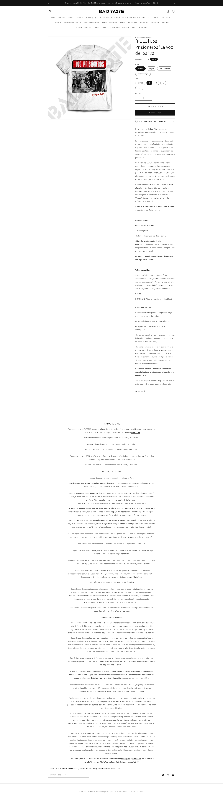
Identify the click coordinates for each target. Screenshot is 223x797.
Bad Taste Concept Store (91, 791)
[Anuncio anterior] (48, 3)
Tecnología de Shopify (106, 791)
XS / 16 (141, 83)
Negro (151, 68)
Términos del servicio (137, 791)
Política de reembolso (121, 791)
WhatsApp (153, 194)
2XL (139, 88)
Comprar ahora (155, 113)
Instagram (142, 194)
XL (170, 83)
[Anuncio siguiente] (174, 3)
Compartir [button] (141, 391)
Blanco (140, 68)
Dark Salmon (165, 68)
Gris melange (143, 74)
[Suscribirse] (86, 775)
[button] (50, 11)
